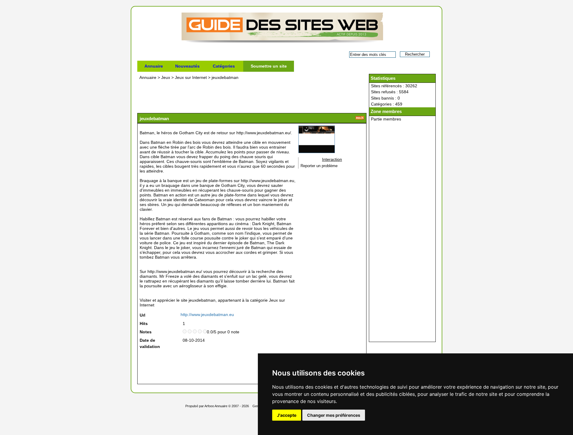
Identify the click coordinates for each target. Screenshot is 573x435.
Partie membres (386, 119)
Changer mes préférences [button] (333, 415)
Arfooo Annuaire (215, 406)
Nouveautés (187, 66)
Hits (144, 323)
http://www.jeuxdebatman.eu (207, 314)
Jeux (165, 77)
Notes (146, 331)
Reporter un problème (319, 166)
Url (142, 315)
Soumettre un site (269, 66)
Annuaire (153, 66)
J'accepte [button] (286, 415)
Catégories (224, 66)
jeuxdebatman (225, 77)
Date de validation (150, 343)
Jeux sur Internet (191, 77)
